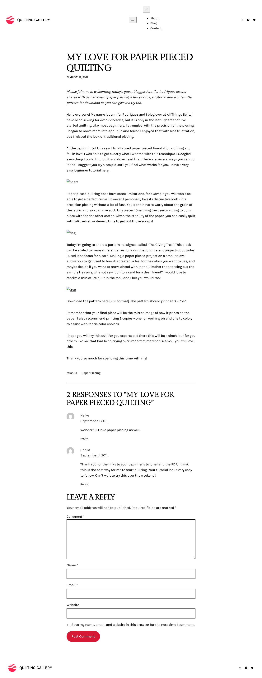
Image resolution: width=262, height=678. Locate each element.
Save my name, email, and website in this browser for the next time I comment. (132, 625)
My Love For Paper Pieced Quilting (130, 62)
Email (72, 585)
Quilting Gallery (33, 20)
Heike (84, 415)
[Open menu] (133, 20)
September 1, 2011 (94, 421)
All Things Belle (178, 114)
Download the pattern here (88, 301)
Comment (75, 516)
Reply (84, 438)
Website (73, 605)
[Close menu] (146, 9)
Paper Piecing (91, 373)
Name (72, 565)
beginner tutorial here (91, 170)
